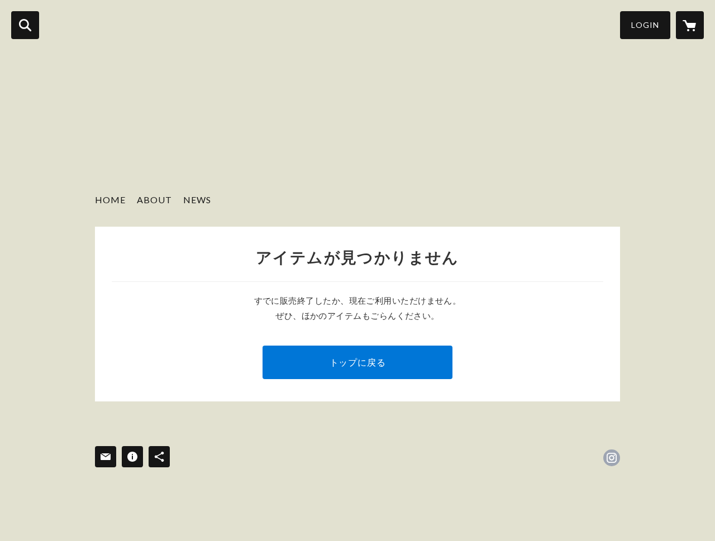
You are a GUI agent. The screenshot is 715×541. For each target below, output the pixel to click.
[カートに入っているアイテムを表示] (690, 25)
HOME (110, 199)
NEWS (197, 199)
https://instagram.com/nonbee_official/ (611, 457)
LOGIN (645, 25)
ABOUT (154, 199)
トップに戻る (358, 362)
